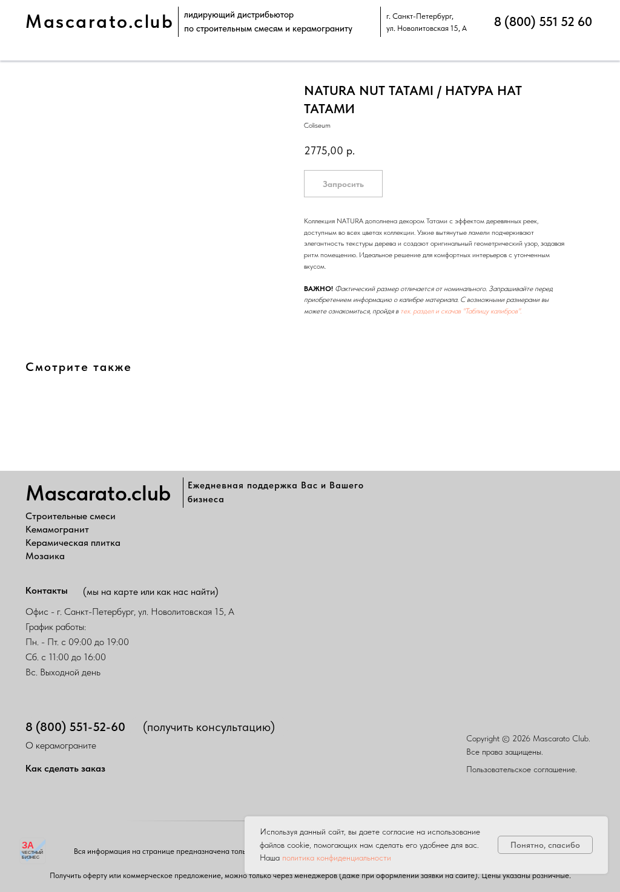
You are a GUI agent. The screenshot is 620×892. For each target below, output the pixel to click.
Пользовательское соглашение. (521, 769)
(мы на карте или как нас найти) (151, 591)
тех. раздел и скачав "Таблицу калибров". (460, 311)
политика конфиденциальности (336, 857)
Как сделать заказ (65, 768)
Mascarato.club (99, 21)
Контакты (46, 590)
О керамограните (60, 745)
